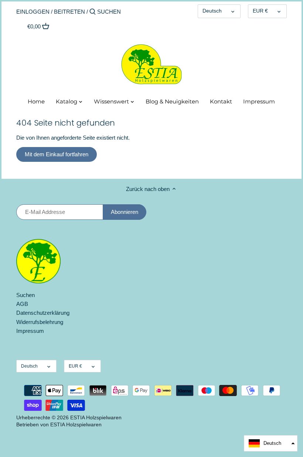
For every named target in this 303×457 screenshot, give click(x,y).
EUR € (260, 11)
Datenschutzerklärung (42, 313)
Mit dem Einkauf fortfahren (56, 154)
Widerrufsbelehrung (39, 322)
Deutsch (212, 11)
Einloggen (33, 11)
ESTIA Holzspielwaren (96, 417)
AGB (22, 304)
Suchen (25, 295)
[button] (270, 443)
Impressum (30, 331)
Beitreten (69, 11)
